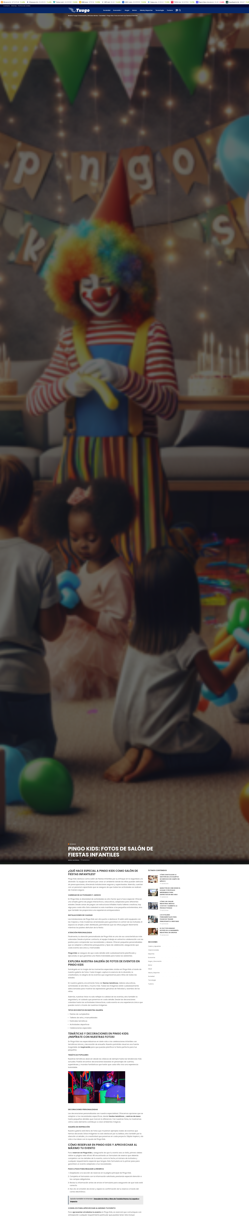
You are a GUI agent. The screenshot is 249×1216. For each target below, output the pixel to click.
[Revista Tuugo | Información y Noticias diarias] (79, 10)
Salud (150, 969)
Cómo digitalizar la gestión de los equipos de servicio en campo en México (169, 878)
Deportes (151, 954)
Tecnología (152, 980)
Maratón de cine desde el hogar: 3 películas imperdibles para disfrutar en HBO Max (170, 891)
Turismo (151, 984)
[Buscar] (180, 10)
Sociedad (73, 844)
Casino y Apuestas (154, 946)
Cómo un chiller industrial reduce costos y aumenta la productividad (168, 904)
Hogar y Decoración (155, 961)
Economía (151, 957)
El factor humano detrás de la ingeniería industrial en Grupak (169, 930)
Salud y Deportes (154, 973)
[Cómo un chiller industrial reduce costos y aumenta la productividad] (153, 906)
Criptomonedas (153, 950)
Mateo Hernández (73, 860)
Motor (150, 965)
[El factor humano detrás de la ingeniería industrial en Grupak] (153, 931)
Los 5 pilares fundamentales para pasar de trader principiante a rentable (169, 918)
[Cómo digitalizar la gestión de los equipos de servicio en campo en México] (153, 879)
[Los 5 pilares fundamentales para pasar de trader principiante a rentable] (153, 919)
